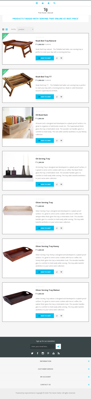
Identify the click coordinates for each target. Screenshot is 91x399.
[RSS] (59, 353)
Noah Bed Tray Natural (46, 41)
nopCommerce (30, 393)
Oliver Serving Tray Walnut (48, 290)
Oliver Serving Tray (44, 202)
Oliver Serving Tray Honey (47, 246)
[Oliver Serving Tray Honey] (17, 254)
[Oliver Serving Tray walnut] (17, 298)
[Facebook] (37, 353)
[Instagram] (43, 353)
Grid (3, 29)
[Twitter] (32, 353)
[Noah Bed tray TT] (17, 84)
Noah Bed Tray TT (44, 76)
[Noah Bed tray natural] (17, 48)
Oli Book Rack (42, 115)
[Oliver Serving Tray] (17, 210)
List (7, 29)
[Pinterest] (48, 353)
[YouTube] (53, 353)
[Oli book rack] (17, 123)
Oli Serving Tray (43, 158)
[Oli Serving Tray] (17, 166)
